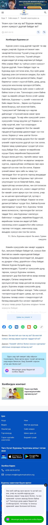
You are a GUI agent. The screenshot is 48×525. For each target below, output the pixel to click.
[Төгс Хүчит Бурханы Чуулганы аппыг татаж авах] (3, 456)
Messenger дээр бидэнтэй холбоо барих (26, 519)
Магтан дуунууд (31, 425)
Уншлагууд (6, 429)
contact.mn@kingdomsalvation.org (19, 475)
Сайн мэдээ (12, 18)
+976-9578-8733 (12, 470)
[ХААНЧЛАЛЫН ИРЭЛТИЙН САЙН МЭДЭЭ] (24, 12)
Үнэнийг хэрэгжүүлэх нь (30, 18)
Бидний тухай (30, 437)
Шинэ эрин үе (30, 433)
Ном (26, 420)
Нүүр (3, 18)
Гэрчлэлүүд (6, 433)
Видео (4, 425)
